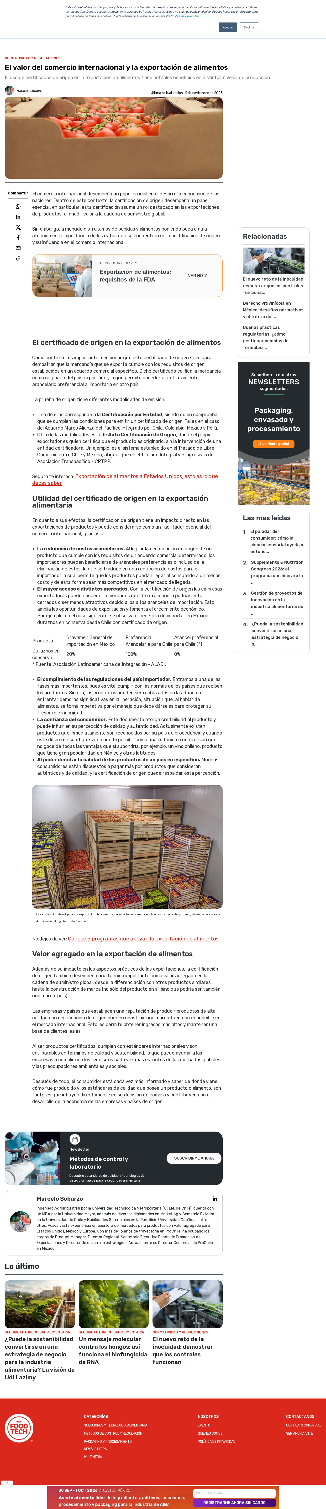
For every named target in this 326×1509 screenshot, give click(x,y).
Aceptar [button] (228, 27)
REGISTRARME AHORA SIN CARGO (234, 1502)
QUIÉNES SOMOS (210, 1434)
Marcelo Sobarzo (29, 91)
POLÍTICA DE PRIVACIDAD (217, 1442)
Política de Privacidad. (185, 16)
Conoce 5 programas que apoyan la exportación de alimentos (143, 938)
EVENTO (204, 1425)
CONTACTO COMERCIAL (303, 1425)
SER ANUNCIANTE (299, 1434)
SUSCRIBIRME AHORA (194, 1158)
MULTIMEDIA (93, 1457)
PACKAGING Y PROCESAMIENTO (108, 1442)
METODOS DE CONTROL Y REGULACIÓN (113, 1434)
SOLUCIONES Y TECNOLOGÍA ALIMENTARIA (115, 1425)
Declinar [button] (249, 27)
